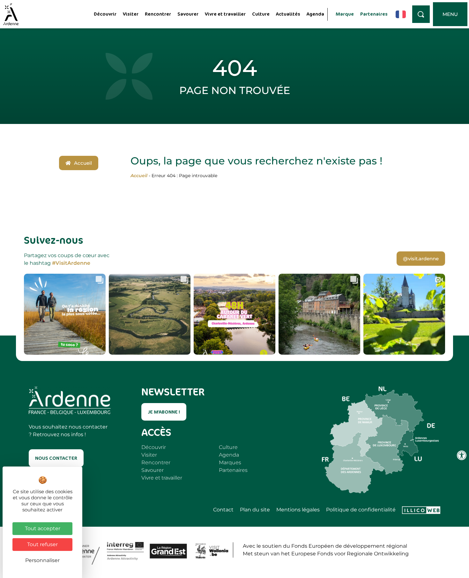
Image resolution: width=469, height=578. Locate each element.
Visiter (130, 14)
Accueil (138, 175)
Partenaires (374, 14)
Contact (223, 509)
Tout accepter (42, 528)
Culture (261, 14)
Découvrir (105, 14)
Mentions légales (298, 509)
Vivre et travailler (225, 14)
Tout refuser (42, 544)
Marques (230, 462)
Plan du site (255, 509)
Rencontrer (158, 14)
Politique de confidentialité (361, 509)
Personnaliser (42, 560)
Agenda (315, 14)
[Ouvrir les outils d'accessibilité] (462, 455)
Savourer (187, 14)
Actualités (288, 14)
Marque (345, 14)
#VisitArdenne (71, 263)
